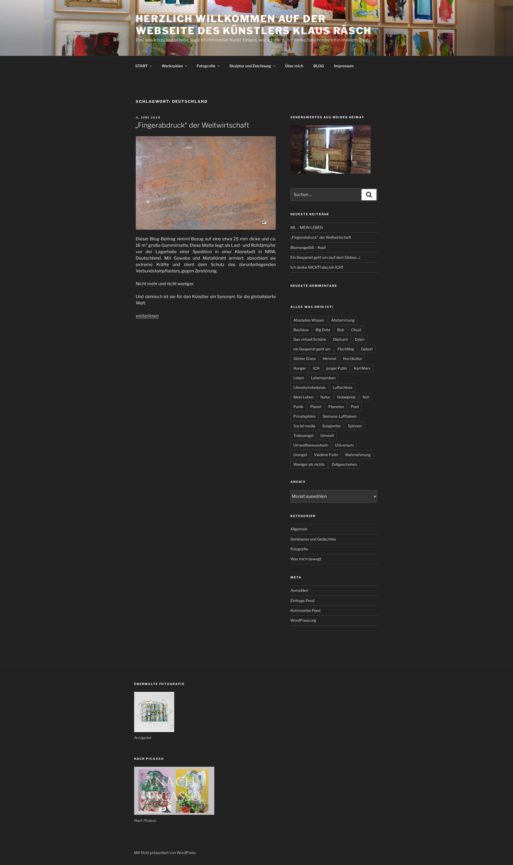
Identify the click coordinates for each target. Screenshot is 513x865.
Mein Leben (303, 397)
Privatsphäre (304, 416)
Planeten (336, 406)
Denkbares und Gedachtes (313, 539)
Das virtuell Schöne (309, 339)
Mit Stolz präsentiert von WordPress (165, 852)
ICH (316, 368)
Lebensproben (323, 377)
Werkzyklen (172, 66)
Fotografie (206, 66)
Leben (298, 377)
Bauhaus (301, 329)
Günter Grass (304, 358)
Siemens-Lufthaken (339, 416)
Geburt (367, 349)
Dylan (359, 339)
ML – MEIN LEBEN (306, 227)
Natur (325, 397)
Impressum (344, 66)
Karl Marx (362, 368)
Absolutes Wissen (308, 320)
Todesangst (303, 435)
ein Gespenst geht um (312, 349)
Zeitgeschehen (344, 464)
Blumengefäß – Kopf (308, 247)
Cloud (356, 329)
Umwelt (327, 435)
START (141, 66)
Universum (344, 445)
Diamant (340, 339)
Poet (355, 406)
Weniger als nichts (309, 464)
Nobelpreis (346, 397)
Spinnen (355, 426)
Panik (298, 406)
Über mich (294, 66)
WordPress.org (303, 620)
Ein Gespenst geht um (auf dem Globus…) (325, 257)
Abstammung (343, 320)
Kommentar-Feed (305, 610)
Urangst (300, 454)
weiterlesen (147, 315)
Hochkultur (352, 358)
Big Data (323, 329)
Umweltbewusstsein (310, 445)
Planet (315, 406)
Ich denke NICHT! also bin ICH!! (316, 267)
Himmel (329, 358)
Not (366, 397)
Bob (340, 329)
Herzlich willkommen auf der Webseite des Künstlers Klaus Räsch (254, 25)
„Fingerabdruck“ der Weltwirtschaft (192, 125)
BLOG (318, 66)
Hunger (299, 368)
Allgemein (299, 529)
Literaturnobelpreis (309, 387)
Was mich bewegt (305, 559)
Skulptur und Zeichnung (250, 66)
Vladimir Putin (326, 454)
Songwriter (331, 426)
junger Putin (336, 368)
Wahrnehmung (358, 454)
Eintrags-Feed (302, 600)
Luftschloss (342, 387)
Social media (304, 426)
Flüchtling (345, 349)
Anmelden (299, 590)
